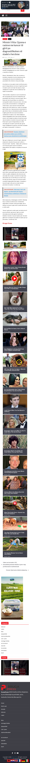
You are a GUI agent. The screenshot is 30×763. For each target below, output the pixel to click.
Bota (2, 631)
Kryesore (5, 38)
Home (2, 703)
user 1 (13, 57)
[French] (20, 760)
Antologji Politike (5, 641)
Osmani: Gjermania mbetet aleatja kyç (16, 570)
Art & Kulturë (4, 643)
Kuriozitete (3, 648)
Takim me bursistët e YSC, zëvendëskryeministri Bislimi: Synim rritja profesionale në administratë (14, 564)
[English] (16, 760)
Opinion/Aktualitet (5, 636)
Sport (2, 653)
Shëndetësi (4, 650)
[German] (23, 760)
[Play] (16, 234)
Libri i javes (4, 638)
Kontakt (3, 709)
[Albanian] (9, 760)
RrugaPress (5, 692)
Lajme (10, 38)
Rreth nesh (4, 706)
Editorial (3, 627)
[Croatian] (12, 760)
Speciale (3, 645)
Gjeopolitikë (4, 634)
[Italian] (27, 760)
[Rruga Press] (3, 15)
